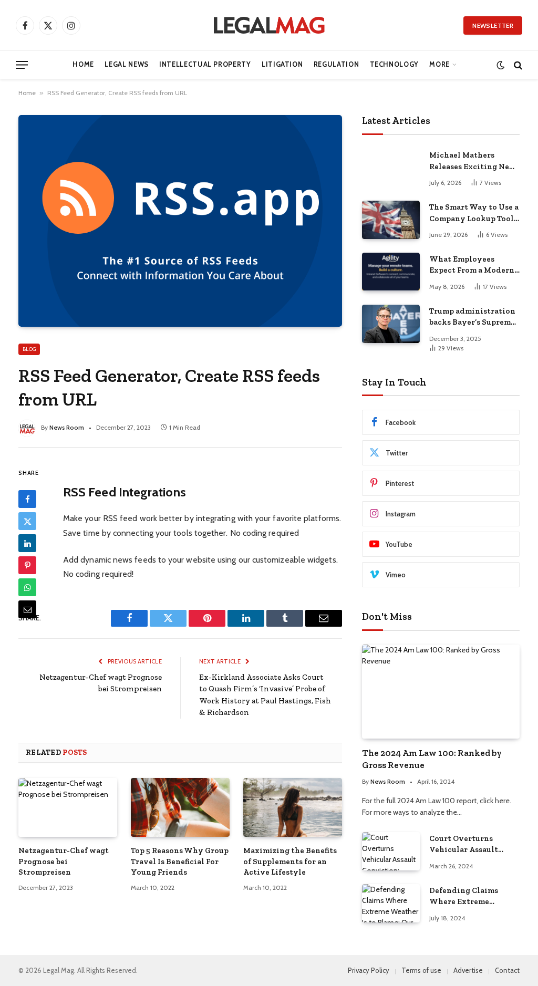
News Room (66, 427)
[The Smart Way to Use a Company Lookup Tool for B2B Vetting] (391, 220)
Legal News (126, 64)
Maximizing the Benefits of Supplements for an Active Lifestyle (290, 861)
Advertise (468, 970)
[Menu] (22, 65)
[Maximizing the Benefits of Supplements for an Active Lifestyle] (292, 807)
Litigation (282, 64)
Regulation (336, 64)
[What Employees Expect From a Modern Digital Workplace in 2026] (391, 272)
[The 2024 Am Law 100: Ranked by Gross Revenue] (441, 692)
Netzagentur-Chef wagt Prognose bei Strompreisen (63, 861)
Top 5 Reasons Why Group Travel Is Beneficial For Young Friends (180, 861)
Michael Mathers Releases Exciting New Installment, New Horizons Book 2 (472, 161)
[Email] (27, 609)
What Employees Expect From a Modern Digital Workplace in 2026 (471, 265)
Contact (507, 970)
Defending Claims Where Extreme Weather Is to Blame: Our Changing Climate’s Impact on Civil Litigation (469, 897)
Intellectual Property (205, 64)
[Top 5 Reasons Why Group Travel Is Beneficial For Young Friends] (180, 807)
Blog (29, 349)
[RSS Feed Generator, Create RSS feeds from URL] (180, 221)
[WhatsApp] (27, 587)
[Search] (517, 65)
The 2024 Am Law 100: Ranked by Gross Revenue (432, 759)
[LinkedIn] (27, 543)
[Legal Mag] (269, 25)
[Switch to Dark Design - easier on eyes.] (500, 64)
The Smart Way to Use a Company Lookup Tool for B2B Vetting (474, 213)
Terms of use (421, 970)
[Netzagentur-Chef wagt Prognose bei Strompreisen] (67, 807)
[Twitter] (27, 521)
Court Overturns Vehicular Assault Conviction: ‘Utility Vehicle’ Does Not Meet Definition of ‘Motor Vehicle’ (473, 845)
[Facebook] (27, 499)
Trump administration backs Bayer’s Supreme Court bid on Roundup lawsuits (472, 317)
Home (83, 64)
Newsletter (492, 25)
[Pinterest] (27, 565)
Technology (394, 64)
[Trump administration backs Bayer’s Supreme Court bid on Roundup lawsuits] (391, 324)
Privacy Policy (368, 970)
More (439, 64)
